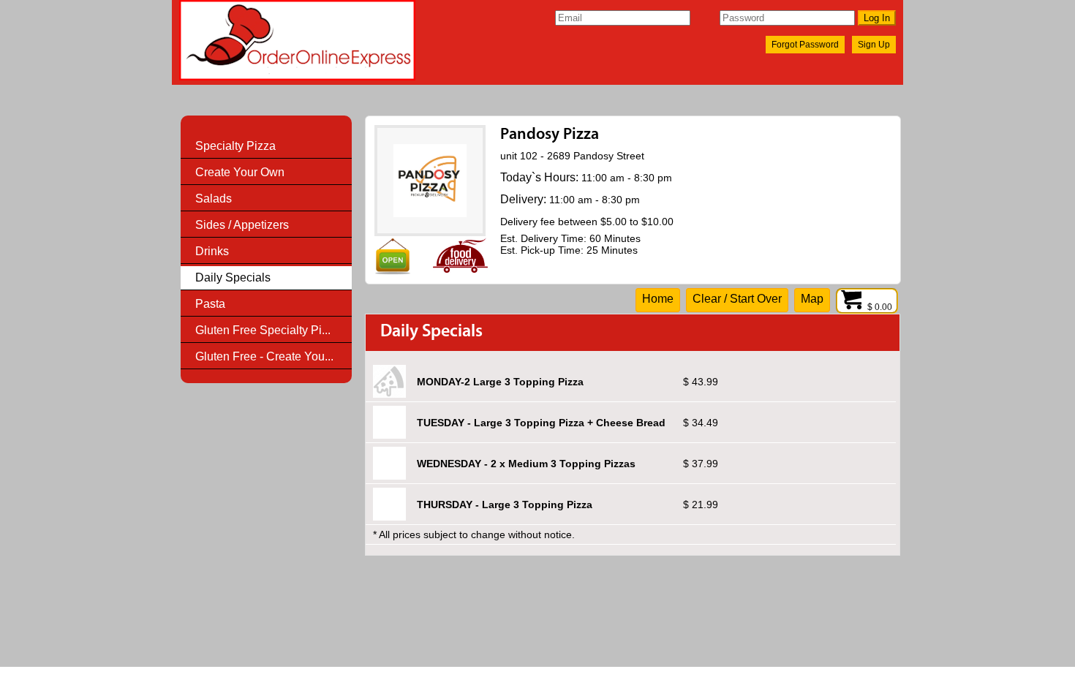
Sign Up (874, 44)
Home (658, 298)
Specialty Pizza (235, 146)
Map (812, 298)
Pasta (210, 304)
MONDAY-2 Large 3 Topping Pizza (500, 382)
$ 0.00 (881, 307)
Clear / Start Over (737, 298)
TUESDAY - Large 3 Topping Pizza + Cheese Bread (541, 422)
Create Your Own (239, 172)
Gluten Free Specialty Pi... (263, 330)
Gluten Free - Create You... (264, 356)
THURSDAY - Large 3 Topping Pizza (504, 504)
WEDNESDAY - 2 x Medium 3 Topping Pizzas (526, 463)
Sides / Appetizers (242, 225)
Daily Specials (233, 277)
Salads (213, 198)
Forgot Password (805, 44)
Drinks (212, 251)
